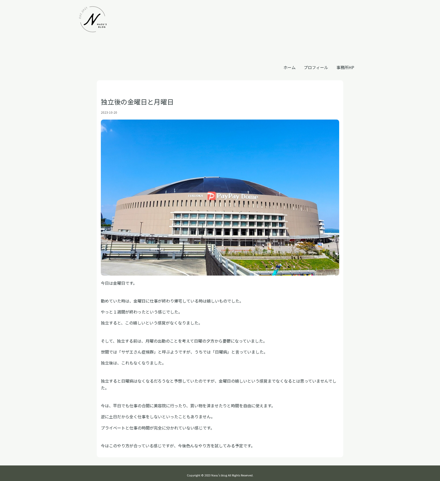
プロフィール (316, 67)
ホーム (289, 67)
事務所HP (345, 67)
